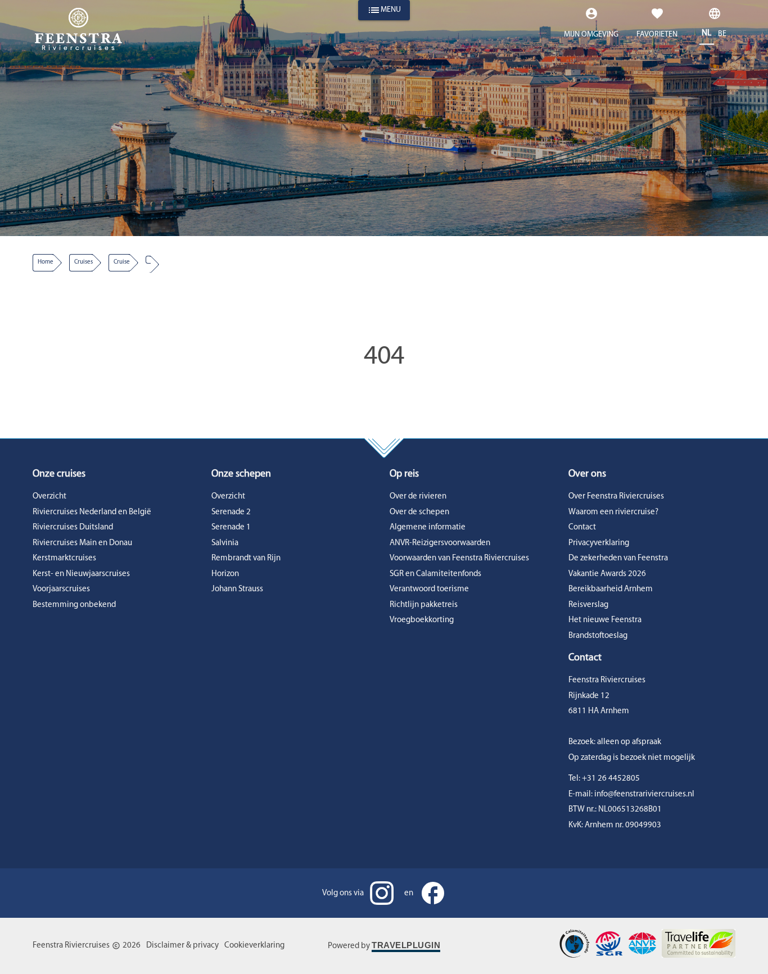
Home (45, 262)
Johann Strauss (237, 589)
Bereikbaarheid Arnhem (610, 589)
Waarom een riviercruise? (613, 512)
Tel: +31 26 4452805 (604, 778)
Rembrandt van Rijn (246, 558)
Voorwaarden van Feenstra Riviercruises (459, 558)
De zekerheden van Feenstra (618, 558)
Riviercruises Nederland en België (92, 512)
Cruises (83, 262)
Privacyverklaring (598, 543)
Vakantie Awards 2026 (607, 574)
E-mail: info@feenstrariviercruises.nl (631, 794)
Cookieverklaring (254, 945)
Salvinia (224, 543)
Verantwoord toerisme (429, 589)
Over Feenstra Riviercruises (616, 496)
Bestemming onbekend (74, 605)
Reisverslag (588, 605)
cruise (122, 262)
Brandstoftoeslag (597, 636)
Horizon (225, 574)
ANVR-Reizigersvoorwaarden (440, 543)
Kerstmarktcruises (64, 558)
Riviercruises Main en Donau (82, 543)
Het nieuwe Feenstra (604, 620)
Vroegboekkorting (422, 620)
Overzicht (49, 496)
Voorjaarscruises (61, 589)
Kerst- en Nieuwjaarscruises (81, 574)
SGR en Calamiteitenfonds (435, 574)
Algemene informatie (428, 527)
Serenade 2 (231, 512)
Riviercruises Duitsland (73, 527)
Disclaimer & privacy (182, 945)
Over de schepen (419, 512)
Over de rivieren (418, 496)
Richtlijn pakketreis (424, 605)
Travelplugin (406, 945)
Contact (582, 527)
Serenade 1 (231, 527)
